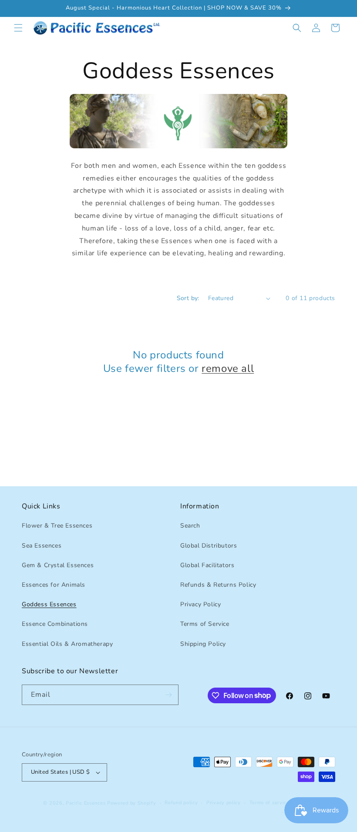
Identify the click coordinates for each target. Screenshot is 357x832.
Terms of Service (204, 624)
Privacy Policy (200, 604)
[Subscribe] (168, 695)
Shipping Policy (203, 644)
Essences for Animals (53, 585)
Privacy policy (223, 802)
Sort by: (188, 298)
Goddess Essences (49, 604)
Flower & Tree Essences (57, 525)
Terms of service (269, 802)
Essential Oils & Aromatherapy (67, 644)
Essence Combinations (55, 624)
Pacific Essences (85, 803)
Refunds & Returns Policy (218, 585)
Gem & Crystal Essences (58, 565)
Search (190, 525)
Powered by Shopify (131, 803)
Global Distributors (208, 545)
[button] (18, 27)
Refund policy (181, 802)
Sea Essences (41, 545)
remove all (228, 368)
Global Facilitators (207, 565)
